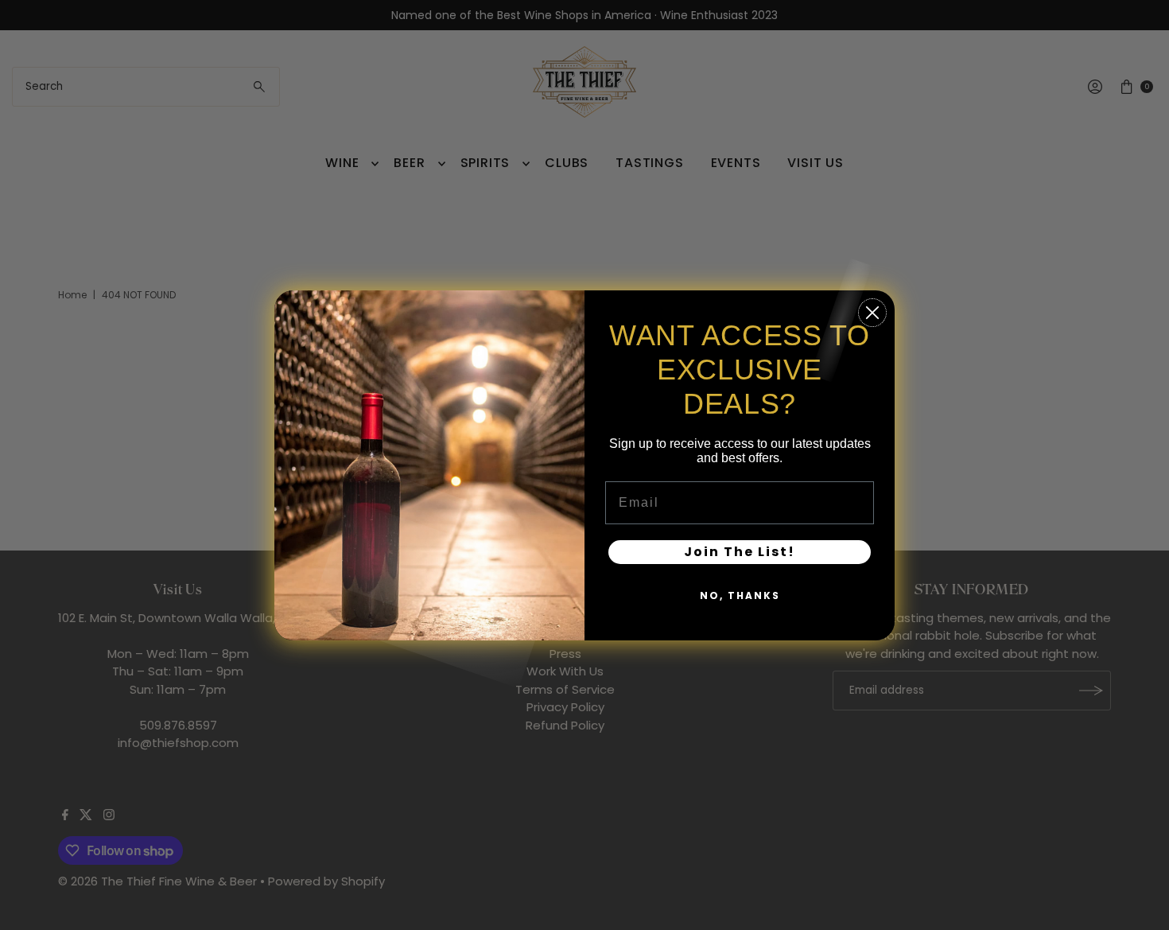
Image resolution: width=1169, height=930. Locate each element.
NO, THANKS (740, 595)
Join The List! (739, 552)
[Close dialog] (872, 312)
